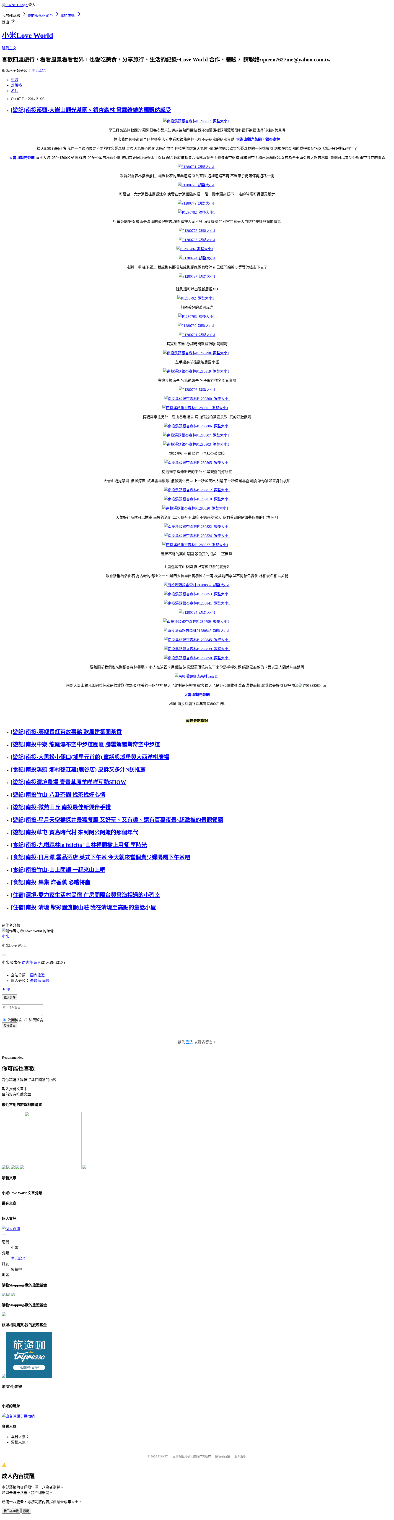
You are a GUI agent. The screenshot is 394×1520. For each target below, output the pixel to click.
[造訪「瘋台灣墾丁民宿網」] (18, 1416)
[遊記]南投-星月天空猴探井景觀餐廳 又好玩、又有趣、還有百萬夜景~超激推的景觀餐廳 (117, 820)
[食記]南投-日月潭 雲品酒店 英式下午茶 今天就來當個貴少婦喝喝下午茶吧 (100, 857)
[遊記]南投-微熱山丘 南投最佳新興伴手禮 (61, 807)
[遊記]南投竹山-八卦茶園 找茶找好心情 (58, 795)
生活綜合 (39, 71)
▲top (6, 989)
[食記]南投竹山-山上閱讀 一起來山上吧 (58, 870)
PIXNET (163, 1456)
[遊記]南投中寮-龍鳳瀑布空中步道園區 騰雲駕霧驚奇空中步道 (85, 744)
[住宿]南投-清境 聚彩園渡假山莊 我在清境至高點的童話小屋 (83, 907)
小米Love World (27, 35)
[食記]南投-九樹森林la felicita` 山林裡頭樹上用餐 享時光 (79, 845)
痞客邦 (27, 962)
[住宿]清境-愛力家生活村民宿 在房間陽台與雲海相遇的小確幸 (85, 895)
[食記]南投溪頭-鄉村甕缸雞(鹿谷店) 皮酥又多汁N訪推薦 (78, 770)
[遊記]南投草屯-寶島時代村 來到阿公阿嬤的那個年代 (74, 832)
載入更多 (10, 997)
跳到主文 (9, 48)
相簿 (14, 80)
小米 (5, 936)
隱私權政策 (222, 1456)
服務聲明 (240, 1456)
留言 (37, 962)
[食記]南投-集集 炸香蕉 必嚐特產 (50, 882)
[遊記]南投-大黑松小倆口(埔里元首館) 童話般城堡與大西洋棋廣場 (90, 757)
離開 (26, 1511)
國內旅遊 (37, 975)
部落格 (16, 85)
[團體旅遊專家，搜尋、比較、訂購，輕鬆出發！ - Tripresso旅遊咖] (29, 1376)
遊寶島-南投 (39, 981)
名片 (14, 91)
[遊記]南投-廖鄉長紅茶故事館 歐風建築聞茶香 (66, 732)
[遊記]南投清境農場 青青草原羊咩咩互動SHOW (68, 782)
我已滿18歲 (11, 1511)
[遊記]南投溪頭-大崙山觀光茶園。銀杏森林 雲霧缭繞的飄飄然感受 (91, 110)
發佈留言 (10, 1025)
